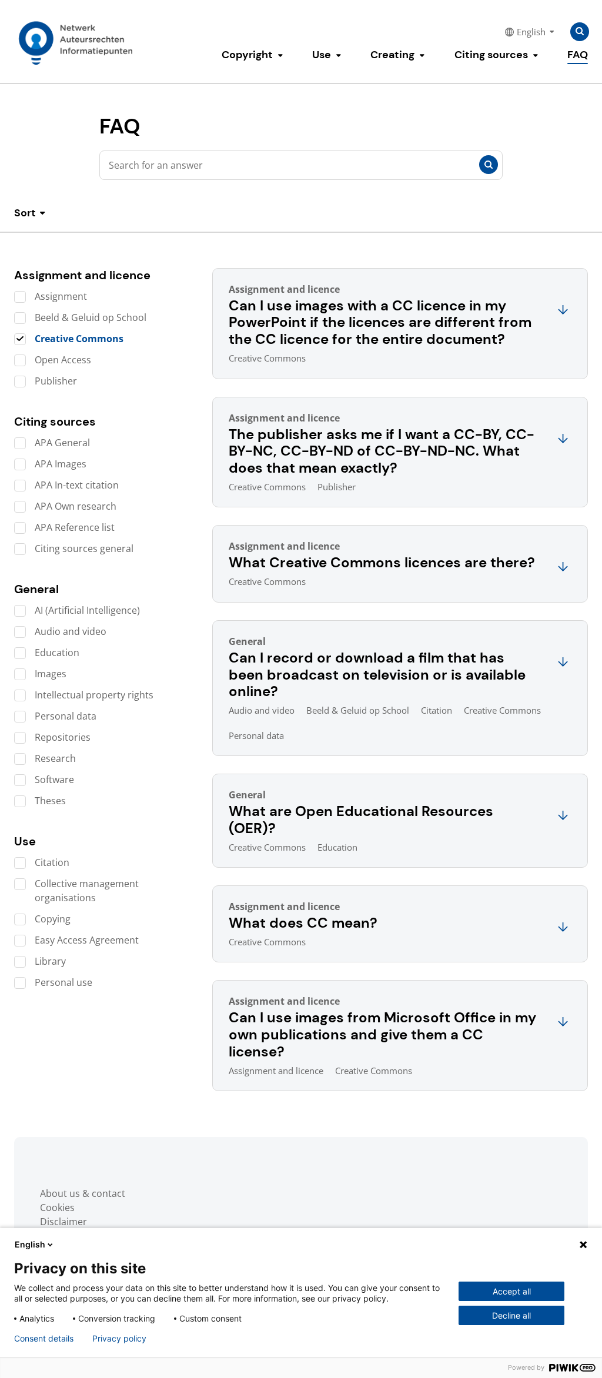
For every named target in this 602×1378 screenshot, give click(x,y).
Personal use (63, 982)
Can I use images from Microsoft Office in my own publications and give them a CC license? (382, 1034)
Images (50, 673)
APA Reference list (75, 527)
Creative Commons (79, 338)
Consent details (43, 1338)
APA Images (60, 463)
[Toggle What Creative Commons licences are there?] (562, 567)
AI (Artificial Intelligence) (87, 610)
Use (321, 55)
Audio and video (70, 631)
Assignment (61, 296)
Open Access (63, 359)
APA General (62, 442)
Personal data (65, 716)
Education (57, 652)
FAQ (577, 55)
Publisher (56, 380)
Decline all (511, 1315)
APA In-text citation (77, 485)
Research (55, 758)
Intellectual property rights (94, 694)
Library (50, 961)
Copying (53, 918)
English (30, 1244)
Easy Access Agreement (87, 940)
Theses (50, 800)
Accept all (512, 1291)
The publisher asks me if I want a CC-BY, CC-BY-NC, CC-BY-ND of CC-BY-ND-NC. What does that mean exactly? (381, 451)
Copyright (247, 55)
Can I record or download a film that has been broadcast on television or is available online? (377, 674)
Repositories (63, 737)
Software (54, 779)
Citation (52, 862)
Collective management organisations (87, 890)
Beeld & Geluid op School (90, 317)
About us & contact (82, 1193)
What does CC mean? (303, 923)
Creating (392, 55)
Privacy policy (119, 1338)
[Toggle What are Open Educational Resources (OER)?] (562, 816)
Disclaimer (63, 1221)
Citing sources (491, 55)
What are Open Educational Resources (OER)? (361, 819)
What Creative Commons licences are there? (382, 562)
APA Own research (75, 506)
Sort (25, 213)
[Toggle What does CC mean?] (562, 928)
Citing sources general (84, 548)
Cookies (57, 1207)
